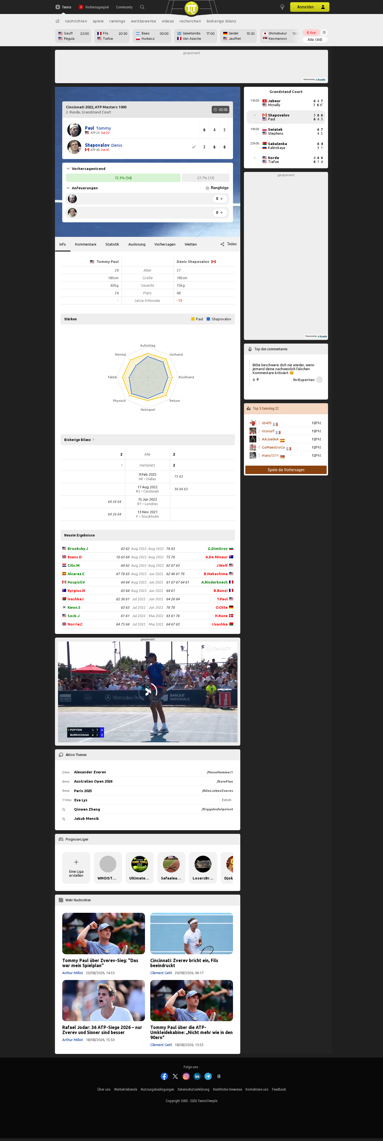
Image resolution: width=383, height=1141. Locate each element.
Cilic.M (74, 565)
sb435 (267, 423)
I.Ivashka (220, 624)
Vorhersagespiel (97, 7)
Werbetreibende (125, 1089)
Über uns (103, 1089)
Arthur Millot (72, 973)
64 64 (125, 582)
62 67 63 (172, 565)
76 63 (170, 548)
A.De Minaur (217, 557)
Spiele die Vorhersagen (286, 470)
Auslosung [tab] (137, 244)
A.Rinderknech (214, 582)
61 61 (125, 616)
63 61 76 (172, 616)
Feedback (279, 1089)
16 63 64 (122, 557)
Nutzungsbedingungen (157, 1089)
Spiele (98, 21)
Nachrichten (76, 21)
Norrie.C (75, 624)
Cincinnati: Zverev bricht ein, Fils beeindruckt (184, 963)
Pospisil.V (76, 582)
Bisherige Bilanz (221, 21)
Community (124, 7)
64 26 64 (172, 599)
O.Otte (222, 607)
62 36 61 (122, 599)
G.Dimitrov (218, 548)
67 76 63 (122, 574)
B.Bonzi (221, 590)
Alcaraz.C (76, 574)
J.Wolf (222, 565)
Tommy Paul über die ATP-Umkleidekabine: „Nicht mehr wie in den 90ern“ (191, 1032)
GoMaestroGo (273, 447)
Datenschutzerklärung (193, 1089)
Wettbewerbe (143, 21)
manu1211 (270, 455)
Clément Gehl (161, 973)
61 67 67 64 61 (177, 582)
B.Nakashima (216, 574)
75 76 (170, 557)
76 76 (170, 607)
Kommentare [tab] (85, 244)
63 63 (125, 607)
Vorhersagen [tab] (165, 244)
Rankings (117, 21)
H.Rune (221, 616)
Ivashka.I (76, 599)
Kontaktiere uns (257, 1089)
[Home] (57, 21)
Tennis (66, 7)
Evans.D (75, 557)
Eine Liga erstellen (76, 873)
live (311, 32)
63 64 (125, 590)
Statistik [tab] (112, 244)
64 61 (170, 590)
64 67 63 (172, 624)
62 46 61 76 (175, 574)
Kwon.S (74, 607)
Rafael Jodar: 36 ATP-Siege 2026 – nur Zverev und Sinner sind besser (102, 1030)
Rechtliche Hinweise (227, 1089)
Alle (315, 39)
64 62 (125, 565)
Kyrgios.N (76, 590)
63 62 (125, 548)
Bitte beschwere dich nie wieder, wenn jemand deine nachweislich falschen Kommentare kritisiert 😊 (283, 368)
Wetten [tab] (191, 244)
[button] (142, 7)
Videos (168, 21)
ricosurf (268, 431)
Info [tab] (62, 244)
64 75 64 (122, 624)
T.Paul (222, 599)
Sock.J (74, 616)
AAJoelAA (270, 439)
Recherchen (190, 21)
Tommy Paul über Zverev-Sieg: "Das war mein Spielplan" (100, 963)
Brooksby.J (78, 548)
